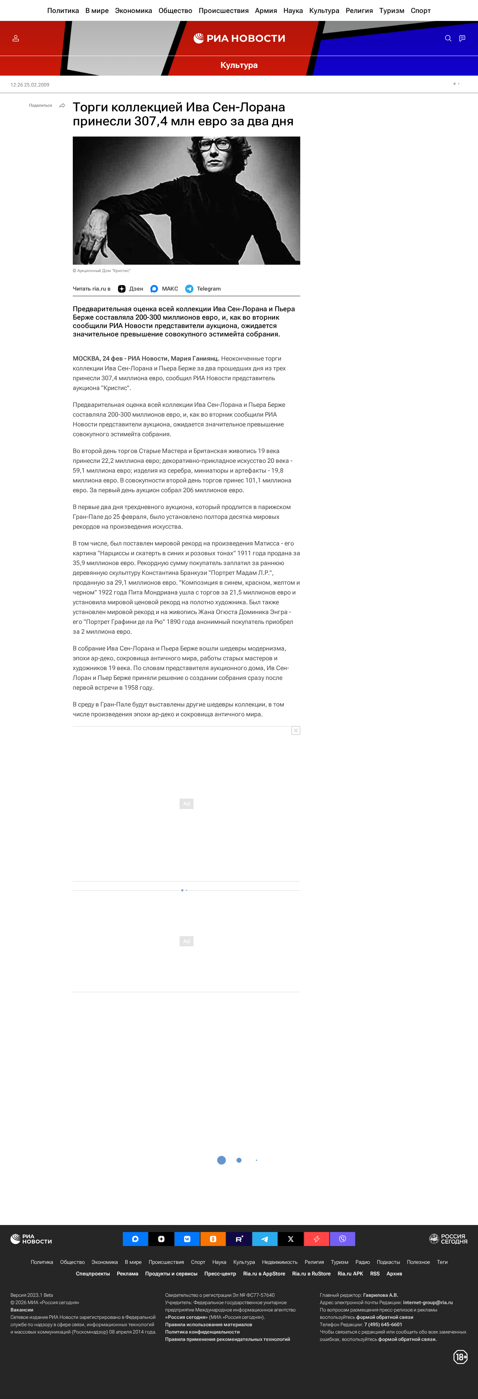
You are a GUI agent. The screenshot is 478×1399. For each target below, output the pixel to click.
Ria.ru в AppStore (264, 1274)
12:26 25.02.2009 (29, 85)
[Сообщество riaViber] (342, 1239)
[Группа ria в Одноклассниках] (213, 1239)
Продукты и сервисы (171, 1274)
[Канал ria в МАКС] (135, 1239)
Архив (394, 1274)
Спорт (198, 1262)
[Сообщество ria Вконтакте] (187, 1239)
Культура (244, 1262)
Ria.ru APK (350, 1274)
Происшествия (166, 1262)
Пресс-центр (220, 1274)
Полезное (418, 1262)
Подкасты (388, 1262)
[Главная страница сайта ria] (239, 38)
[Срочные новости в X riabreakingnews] (316, 1239)
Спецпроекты (93, 1274)
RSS (375, 1274)
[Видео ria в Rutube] (239, 1239)
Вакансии (21, 1310)
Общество (72, 1262)
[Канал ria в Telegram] (264, 1239)
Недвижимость (280, 1262)
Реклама (127, 1274)
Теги (442, 1262)
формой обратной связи (384, 1317)
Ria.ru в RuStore (311, 1274)
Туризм (340, 1262)
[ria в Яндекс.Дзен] (161, 1239)
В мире (133, 1262)
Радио (363, 1262)
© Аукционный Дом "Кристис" (102, 270)
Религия (314, 1262)
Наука (219, 1262)
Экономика (105, 1262)
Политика (42, 1262)
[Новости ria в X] (290, 1239)
